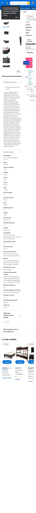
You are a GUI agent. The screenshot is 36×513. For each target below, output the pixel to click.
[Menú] (2, 3)
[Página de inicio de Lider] (7, 3)
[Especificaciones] (20, 151)
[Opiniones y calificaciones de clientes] (20, 314)
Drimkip (28, 22)
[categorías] (28, 3)
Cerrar (17, 17)
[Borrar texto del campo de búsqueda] (25, 3)
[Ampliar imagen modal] (18, 71)
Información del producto (12, 76)
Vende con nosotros (24, 8)
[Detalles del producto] (20, 82)
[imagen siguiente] (6, 68)
